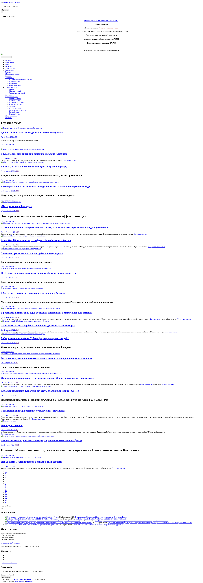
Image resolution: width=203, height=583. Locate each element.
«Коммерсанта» (155, 319)
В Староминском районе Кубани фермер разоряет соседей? (35, 338)
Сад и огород (10, 68)
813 (16, 395)
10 (6, 491)
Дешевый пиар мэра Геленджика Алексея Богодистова (32, 132)
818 (17, 257)
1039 (15, 158)
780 (17, 317)
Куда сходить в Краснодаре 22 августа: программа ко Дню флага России (101, 517)
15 (6, 500)
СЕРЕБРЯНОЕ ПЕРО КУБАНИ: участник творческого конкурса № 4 (98, 525)
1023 (17, 191)
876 (17, 245)
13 (6, 496)
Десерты (12, 106)
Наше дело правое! (12, 425)
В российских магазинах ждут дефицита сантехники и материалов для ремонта (46, 312)
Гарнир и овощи (15, 99)
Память (7, 64)
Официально (9, 78)
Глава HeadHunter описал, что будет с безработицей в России (36, 240)
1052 (17, 445)
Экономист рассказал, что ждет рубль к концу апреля (32, 253)
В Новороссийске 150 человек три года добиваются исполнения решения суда (45, 186)
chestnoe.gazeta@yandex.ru (10, 543)
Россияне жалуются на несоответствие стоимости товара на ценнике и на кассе (46, 358)
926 (17, 232)
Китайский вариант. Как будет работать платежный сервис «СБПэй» (40, 390)
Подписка (5, 10)
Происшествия (14, 81)
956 (16, 137)
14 (6, 498)
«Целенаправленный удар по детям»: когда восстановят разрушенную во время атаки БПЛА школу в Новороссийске (150, 523)
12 (6, 494)
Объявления (9, 70)
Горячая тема (9, 62)
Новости (8, 76)
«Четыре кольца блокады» (16, 206)
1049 (17, 415)
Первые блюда (14, 114)
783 (16, 382)
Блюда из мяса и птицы (17, 110)
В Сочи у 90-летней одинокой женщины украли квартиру (34, 166)
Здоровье (8, 95)
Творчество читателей (17, 93)
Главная (8, 60)
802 (17, 363)
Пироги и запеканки (16, 102)
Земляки (8, 72)
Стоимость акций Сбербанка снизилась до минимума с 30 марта (38, 325)
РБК (149, 247)
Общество (13, 83)
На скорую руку (15, 108)
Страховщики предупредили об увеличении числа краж (33, 410)
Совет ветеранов (15, 85)
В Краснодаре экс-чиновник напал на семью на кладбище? (35, 153)
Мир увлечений (15, 91)
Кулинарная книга (11, 97)
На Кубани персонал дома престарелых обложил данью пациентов (39, 273)
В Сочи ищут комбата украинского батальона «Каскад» (33, 293)
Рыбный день (14, 112)
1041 (17, 171)
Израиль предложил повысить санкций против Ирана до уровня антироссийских (48, 378)
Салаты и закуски (15, 104)
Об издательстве (11, 116)
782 (17, 430)
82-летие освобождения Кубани (20, 80)
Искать (3, 506)
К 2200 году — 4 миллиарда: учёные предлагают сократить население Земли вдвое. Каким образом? (131, 521)
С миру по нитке (11, 87)
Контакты (8, 118)
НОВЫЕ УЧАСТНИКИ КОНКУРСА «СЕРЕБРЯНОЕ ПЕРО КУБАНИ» (102, 519)
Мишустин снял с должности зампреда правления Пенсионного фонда (41, 440)
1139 (17, 330)
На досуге (8, 66)
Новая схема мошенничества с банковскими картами (31, 461)
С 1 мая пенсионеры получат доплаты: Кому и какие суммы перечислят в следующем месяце (54, 227)
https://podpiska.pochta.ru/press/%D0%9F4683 (101, 21)
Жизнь (11, 89)
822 (17, 297)
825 (17, 277)
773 (17, 466)
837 (17, 343)
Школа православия (12, 74)
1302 (17, 211)
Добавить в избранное (9, 563)
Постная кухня (14, 101)
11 (6, 493)
